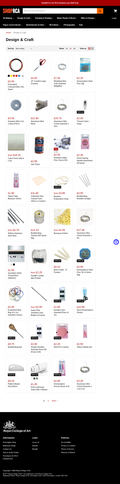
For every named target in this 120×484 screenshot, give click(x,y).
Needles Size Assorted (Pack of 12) (61, 312)
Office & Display (88, 18)
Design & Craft (23, 18)
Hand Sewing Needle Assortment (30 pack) (85, 160)
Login (114, 18)
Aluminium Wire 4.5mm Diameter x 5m (84, 235)
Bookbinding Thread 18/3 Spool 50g (38, 235)
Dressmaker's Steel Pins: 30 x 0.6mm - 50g (85, 272)
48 (74, 48)
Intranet (35, 446)
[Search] (100, 11)
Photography (69, 25)
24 (67, 48)
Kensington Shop (9, 442)
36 (70, 48)
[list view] (92, 48)
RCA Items (54, 25)
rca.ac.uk (35, 442)
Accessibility (66, 442)
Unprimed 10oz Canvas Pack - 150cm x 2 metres (38, 198)
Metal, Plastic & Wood (66, 18)
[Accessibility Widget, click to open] (116, 242)
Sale (81, 25)
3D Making (7, 18)
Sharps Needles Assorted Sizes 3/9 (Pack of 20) (38, 349)
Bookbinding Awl (15, 347)
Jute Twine (35, 164)
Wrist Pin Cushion (61, 347)
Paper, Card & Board (12, 25)
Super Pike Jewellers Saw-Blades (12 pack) (38, 312)
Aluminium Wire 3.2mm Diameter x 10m (61, 123)
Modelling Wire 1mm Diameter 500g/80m (60, 83)
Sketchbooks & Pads (35, 25)
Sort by (11, 48)
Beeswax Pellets (61, 233)
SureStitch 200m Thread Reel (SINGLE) (15, 275)
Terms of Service (67, 449)
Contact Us (7, 449)
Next (54, 401)
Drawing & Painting (43, 18)
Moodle (35, 449)
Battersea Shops (9, 446)
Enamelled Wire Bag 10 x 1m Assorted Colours (15, 312)
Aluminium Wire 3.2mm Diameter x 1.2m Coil (84, 386)
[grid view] (89, 48)
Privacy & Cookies (68, 446)
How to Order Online (11, 452)
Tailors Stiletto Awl (84, 347)
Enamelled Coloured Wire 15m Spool (16, 86)
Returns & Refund (68, 452)
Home (8, 33)
